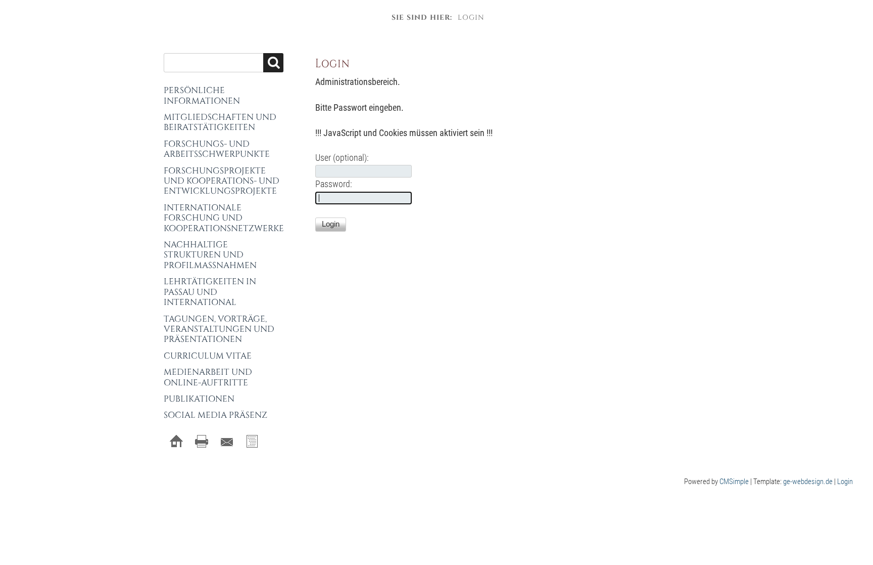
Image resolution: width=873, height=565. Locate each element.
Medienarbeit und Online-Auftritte (208, 377)
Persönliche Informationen (202, 95)
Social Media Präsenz (215, 415)
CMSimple (734, 481)
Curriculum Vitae (208, 356)
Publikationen (199, 399)
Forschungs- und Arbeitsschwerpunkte (217, 149)
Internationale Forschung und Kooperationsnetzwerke (224, 218)
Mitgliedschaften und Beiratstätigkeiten (220, 122)
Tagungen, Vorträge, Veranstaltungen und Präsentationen (219, 329)
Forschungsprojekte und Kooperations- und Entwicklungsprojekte (221, 181)
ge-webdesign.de (808, 481)
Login (845, 481)
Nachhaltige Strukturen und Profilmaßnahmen (210, 255)
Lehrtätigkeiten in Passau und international (210, 292)
